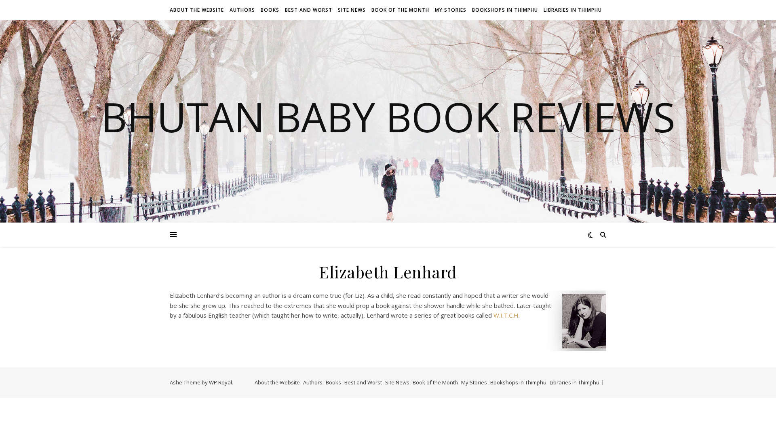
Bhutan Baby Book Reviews (388, 116)
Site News (352, 9)
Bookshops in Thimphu (505, 9)
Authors (242, 9)
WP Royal (220, 382)
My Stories (450, 9)
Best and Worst (308, 9)
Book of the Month (400, 9)
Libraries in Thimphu (573, 9)
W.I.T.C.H (505, 315)
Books (270, 9)
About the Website (197, 9)
